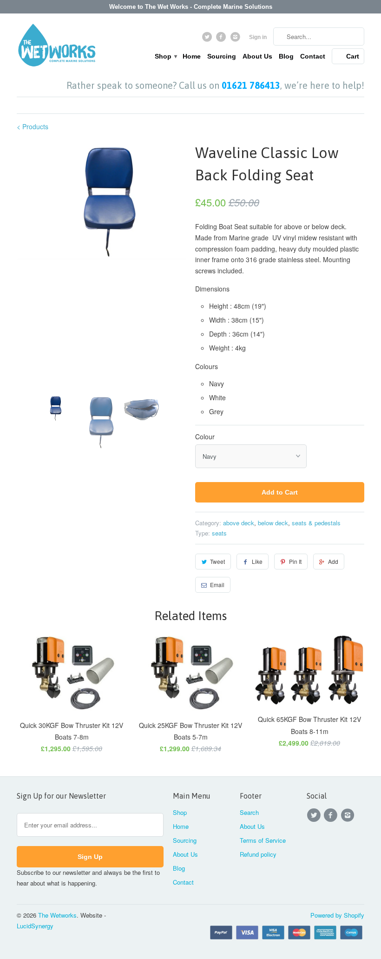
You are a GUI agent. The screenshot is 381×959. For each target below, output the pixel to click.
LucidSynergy (35, 925)
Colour (205, 436)
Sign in (258, 37)
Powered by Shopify (337, 915)
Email (217, 585)
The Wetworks (57, 915)
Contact (312, 56)
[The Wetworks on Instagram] (236, 39)
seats (219, 533)
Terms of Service (263, 840)
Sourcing (221, 56)
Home (192, 56)
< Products (32, 126)
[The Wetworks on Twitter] (208, 39)
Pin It (295, 561)
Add (333, 561)
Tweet (217, 561)
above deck (238, 522)
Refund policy (258, 854)
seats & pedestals (316, 522)
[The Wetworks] (57, 46)
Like (257, 561)
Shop (165, 56)
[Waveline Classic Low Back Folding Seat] (101, 201)
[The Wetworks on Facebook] (222, 39)
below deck (273, 522)
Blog (286, 56)
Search (249, 812)
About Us (257, 56)
